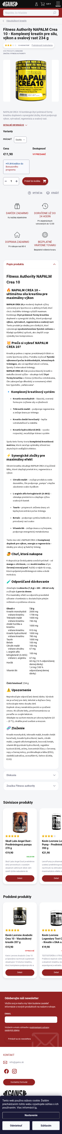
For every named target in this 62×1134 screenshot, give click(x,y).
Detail (19, 878)
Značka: (14, 53)
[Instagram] (14, 1071)
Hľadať (55, 13)
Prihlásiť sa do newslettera (19, 1039)
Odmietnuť (16, 1125)
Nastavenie (31, 1115)
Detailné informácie (13, 125)
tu (35, 1107)
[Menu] (58, 4)
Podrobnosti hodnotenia (42, 45)
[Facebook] (6, 1071)
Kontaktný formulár (19, 1082)
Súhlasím (46, 1125)
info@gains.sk (17, 1062)
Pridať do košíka (32, 181)
